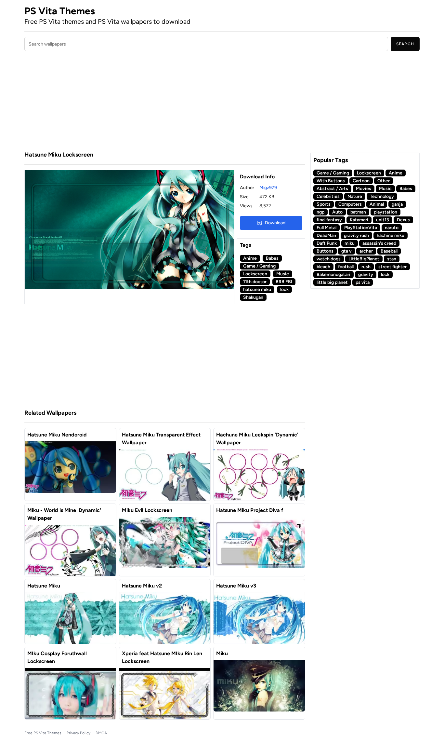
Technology (382, 196)
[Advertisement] (164, 101)
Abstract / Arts (332, 188)
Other (383, 181)
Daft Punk (327, 243)
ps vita (363, 282)
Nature (354, 196)
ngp (320, 212)
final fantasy (329, 220)
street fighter (392, 266)
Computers (350, 204)
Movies (363, 188)
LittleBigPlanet (363, 259)
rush (366, 266)
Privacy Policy (78, 733)
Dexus (403, 220)
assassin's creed (379, 243)
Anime (250, 258)
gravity (365, 274)
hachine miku (390, 235)
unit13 (382, 220)
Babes (272, 258)
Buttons (325, 251)
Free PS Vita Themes (42, 733)
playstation (385, 212)
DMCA (101, 733)
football (346, 266)
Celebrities (328, 196)
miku (350, 243)
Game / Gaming (259, 266)
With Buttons (331, 181)
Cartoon (361, 181)
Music (282, 274)
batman (358, 212)
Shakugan (253, 297)
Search (405, 44)
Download (275, 223)
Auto (337, 212)
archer (366, 251)
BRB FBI (284, 281)
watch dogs (329, 259)
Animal (377, 204)
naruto (391, 227)
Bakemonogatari (333, 274)
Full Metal (326, 227)
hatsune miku (257, 289)
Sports (324, 204)
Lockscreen (255, 274)
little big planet (332, 282)
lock (284, 289)
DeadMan (326, 235)
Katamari (359, 220)
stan (391, 259)
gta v (346, 251)
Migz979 (268, 187)
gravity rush (356, 235)
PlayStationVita (360, 227)
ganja (397, 204)
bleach (323, 266)
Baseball (389, 251)
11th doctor (255, 281)
